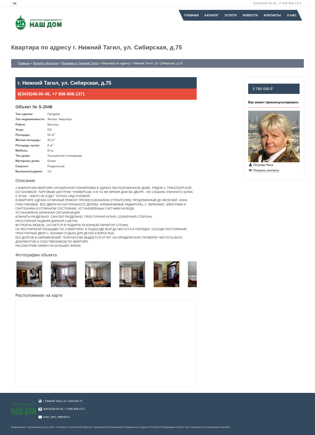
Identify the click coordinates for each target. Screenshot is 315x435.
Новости (250, 15)
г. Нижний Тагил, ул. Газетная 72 (62, 401)
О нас (292, 15)
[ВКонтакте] (14, 3)
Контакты (272, 15)
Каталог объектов (45, 63)
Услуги (231, 15)
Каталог (212, 15)
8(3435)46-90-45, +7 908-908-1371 (277, 3)
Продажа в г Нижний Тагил (80, 63)
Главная (191, 15)
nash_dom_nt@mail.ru (56, 416)
